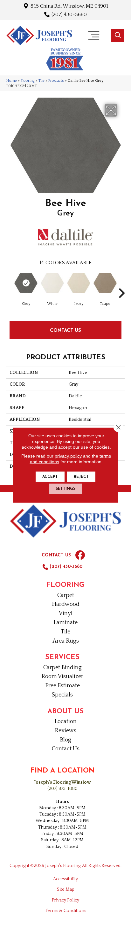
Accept (50, 476)
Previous (9, 283)
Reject (81, 476)
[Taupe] (105, 283)
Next (121, 283)
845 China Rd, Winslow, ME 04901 (69, 6)
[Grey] (26, 283)
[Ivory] (79, 283)
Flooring (28, 81)
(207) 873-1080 (62, 788)
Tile (41, 81)
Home (11, 81)
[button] (117, 35)
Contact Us (65, 330)
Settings (65, 489)
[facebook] (80, 555)
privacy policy (68, 455)
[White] (52, 283)
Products (56, 81)
